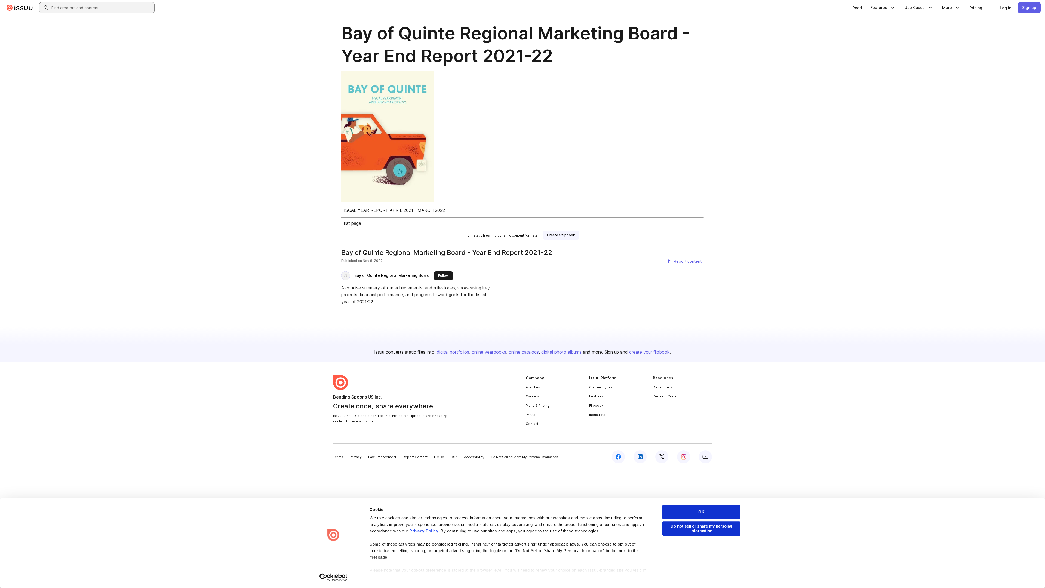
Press (530, 415)
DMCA (439, 457)
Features (596, 396)
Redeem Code (665, 396)
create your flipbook (649, 352)
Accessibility (474, 457)
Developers (662, 387)
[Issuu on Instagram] (683, 456)
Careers (532, 396)
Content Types (601, 387)
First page (351, 223)
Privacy (356, 457)
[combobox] (101, 7)
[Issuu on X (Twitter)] (661, 456)
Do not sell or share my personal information (701, 528)
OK (701, 512)
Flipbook (596, 405)
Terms (338, 457)
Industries (597, 415)
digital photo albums (561, 352)
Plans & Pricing (537, 405)
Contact (532, 424)
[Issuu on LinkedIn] (640, 456)
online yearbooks (489, 352)
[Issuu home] (19, 8)
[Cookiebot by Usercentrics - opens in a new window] (333, 577)
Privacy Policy (423, 531)
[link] (857, 7)
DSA (454, 457)
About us (533, 387)
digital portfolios (453, 352)
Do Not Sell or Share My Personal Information (524, 457)
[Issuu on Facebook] (618, 456)
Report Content (415, 457)
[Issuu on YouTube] (705, 456)
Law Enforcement (382, 457)
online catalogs (524, 352)
